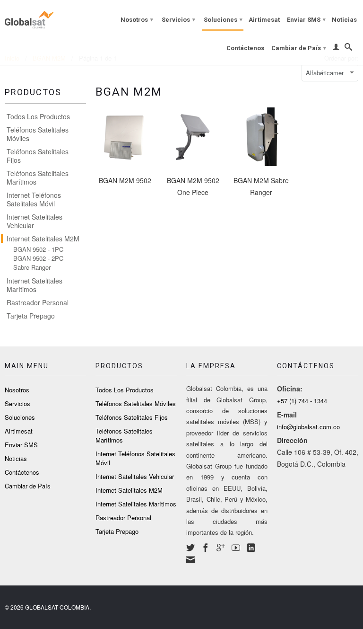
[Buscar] (348, 48)
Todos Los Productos (38, 116)
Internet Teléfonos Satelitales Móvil (34, 199)
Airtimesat (264, 19)
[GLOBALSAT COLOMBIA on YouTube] (236, 547)
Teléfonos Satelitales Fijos (38, 155)
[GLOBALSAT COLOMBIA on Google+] (220, 547)
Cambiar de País (298, 48)
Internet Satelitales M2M (43, 238)
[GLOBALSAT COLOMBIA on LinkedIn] (251, 547)
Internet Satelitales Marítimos (34, 284)
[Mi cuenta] (336, 48)
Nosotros (137, 19)
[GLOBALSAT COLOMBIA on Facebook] (205, 547)
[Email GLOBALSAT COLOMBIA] (190, 559)
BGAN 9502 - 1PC (38, 249)
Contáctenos (245, 48)
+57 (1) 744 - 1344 (302, 400)
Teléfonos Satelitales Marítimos (38, 177)
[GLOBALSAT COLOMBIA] (45, 17)
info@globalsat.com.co (308, 426)
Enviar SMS (306, 19)
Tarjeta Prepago (31, 315)
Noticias (344, 19)
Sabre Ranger (32, 267)
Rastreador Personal (38, 302)
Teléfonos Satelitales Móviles (38, 133)
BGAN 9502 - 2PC (38, 258)
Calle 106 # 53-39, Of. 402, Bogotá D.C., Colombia (317, 458)
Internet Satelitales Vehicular (34, 221)
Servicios (178, 19)
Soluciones (223, 19)
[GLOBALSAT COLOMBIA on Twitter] (190, 547)
